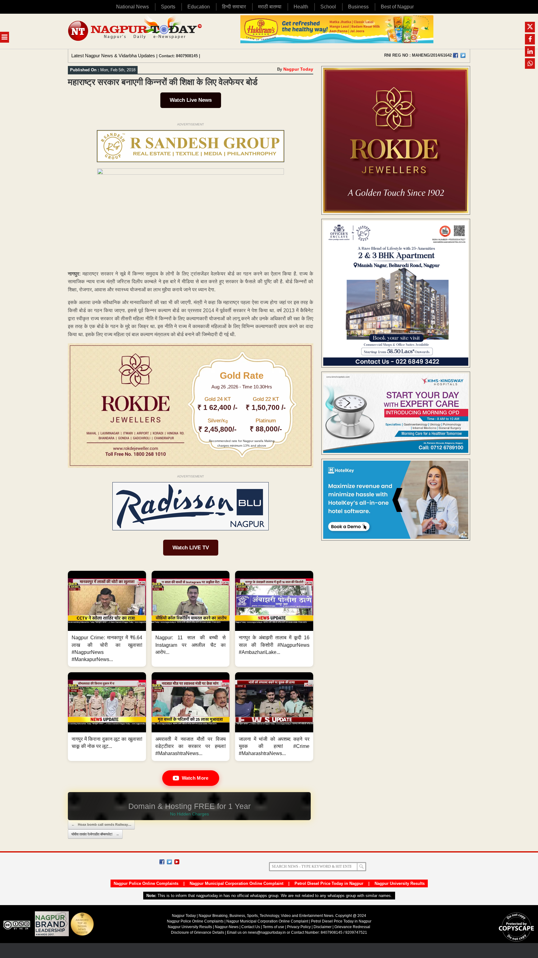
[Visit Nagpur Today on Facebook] (455, 55)
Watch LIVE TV (190, 548)
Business (358, 6)
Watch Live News (191, 100)
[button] (107, 619)
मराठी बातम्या (269, 6)
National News (132, 6)
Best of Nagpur (397, 6)
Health (301, 6)
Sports (168, 6)
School (328, 6)
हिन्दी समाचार (234, 6)
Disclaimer (323, 927)
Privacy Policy (299, 927)
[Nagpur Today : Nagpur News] (135, 31)
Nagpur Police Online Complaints (146, 883)
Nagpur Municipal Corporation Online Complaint (236, 883)
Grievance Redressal (352, 927)
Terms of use (273, 927)
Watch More (195, 778)
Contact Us (250, 927)
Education (198, 6)
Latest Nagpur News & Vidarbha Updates (113, 55)
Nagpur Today (298, 69)
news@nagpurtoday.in (267, 932)
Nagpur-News (226, 927)
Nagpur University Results (400, 883)
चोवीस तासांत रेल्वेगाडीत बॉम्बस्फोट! (95, 834)
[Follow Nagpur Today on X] (169, 861)
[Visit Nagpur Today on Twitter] (462, 55)
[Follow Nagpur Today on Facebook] (161, 861)
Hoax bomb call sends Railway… (101, 824)
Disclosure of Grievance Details (197, 932)
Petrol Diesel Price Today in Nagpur (329, 883)
